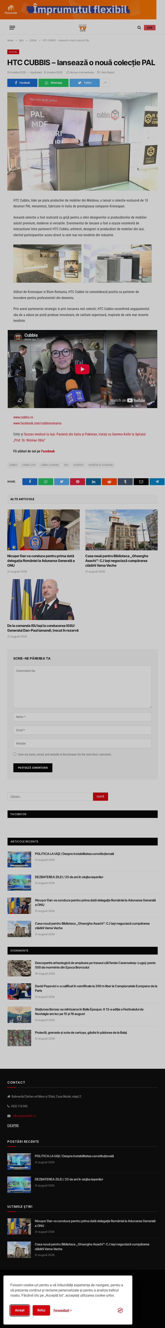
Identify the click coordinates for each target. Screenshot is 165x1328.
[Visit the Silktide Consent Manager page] (120, 1310)
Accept (19, 1310)
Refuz (41, 1310)
